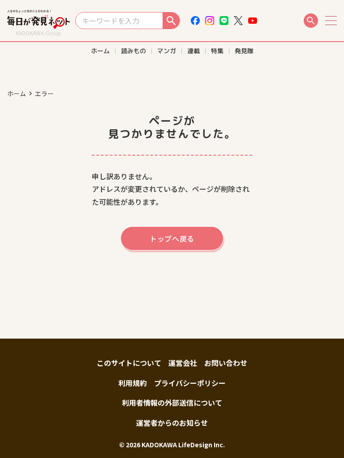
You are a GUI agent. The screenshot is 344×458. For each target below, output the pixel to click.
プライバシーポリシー (190, 382)
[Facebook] (195, 20)
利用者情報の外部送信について (172, 402)
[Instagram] (209, 20)
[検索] (171, 20)
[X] (238, 20)
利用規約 (132, 382)
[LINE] (223, 20)
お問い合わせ (225, 362)
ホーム (16, 93)
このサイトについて (129, 362)
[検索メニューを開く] (311, 20)
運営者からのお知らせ (172, 422)
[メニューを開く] (331, 20)
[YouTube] (252, 20)
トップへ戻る (172, 238)
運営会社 (182, 362)
